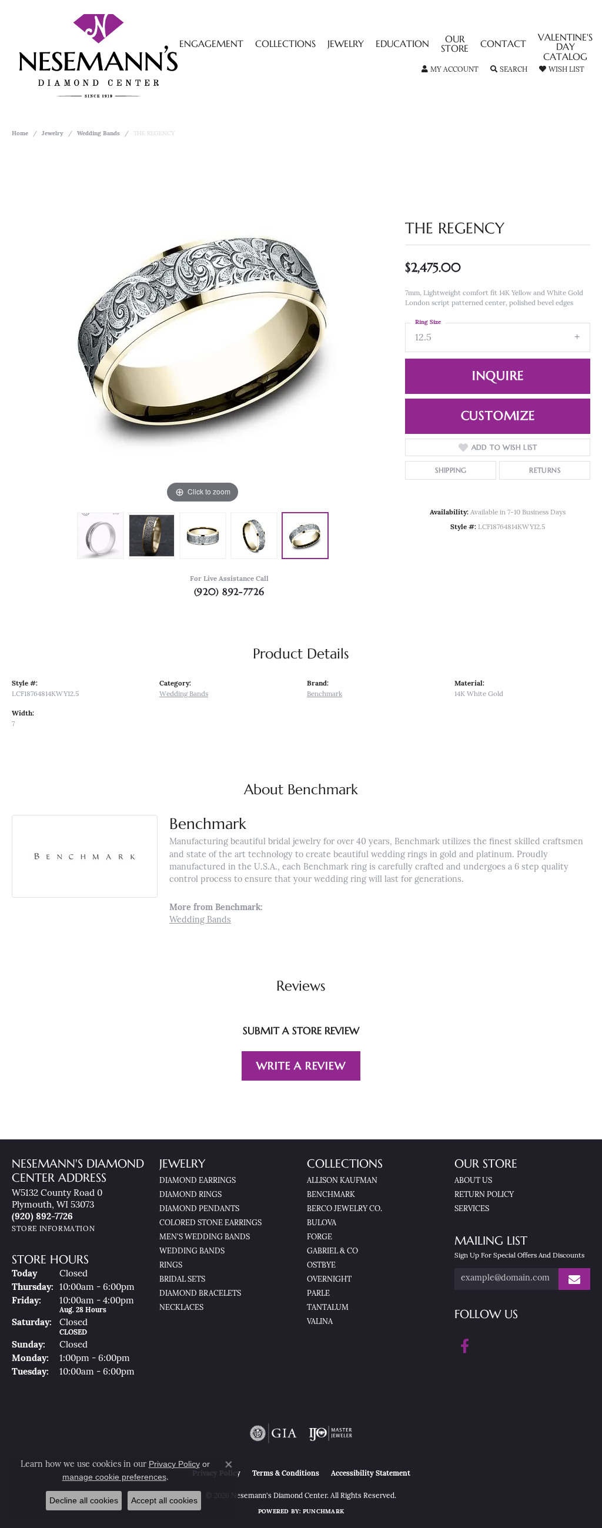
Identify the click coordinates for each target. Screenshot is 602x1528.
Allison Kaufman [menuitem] (342, 1181)
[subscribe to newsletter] (574, 1279)
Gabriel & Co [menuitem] (332, 1251)
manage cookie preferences (114, 1477)
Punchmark (323, 1512)
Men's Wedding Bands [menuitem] (204, 1237)
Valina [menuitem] (320, 1322)
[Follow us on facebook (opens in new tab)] (464, 1346)
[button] (450, 70)
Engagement (211, 44)
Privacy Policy (174, 1464)
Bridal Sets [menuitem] (182, 1279)
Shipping (450, 470)
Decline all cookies (83, 1500)
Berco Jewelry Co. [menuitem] (344, 1209)
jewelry (52, 134)
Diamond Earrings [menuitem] (197, 1181)
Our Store (455, 45)
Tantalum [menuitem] (328, 1308)
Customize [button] (498, 415)
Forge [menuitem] (319, 1237)
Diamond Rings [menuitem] (190, 1195)
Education (402, 44)
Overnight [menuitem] (329, 1279)
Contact (503, 44)
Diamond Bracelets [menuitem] (200, 1294)
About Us (473, 1181)
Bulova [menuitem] (321, 1223)
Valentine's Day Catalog (565, 48)
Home (20, 134)
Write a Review (300, 1065)
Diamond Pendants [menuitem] (199, 1209)
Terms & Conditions (285, 1473)
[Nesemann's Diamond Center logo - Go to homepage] (135, 56)
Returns (544, 470)
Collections (285, 44)
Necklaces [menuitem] (181, 1308)
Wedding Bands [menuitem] (192, 1251)
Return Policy (484, 1195)
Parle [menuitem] (318, 1294)
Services (471, 1209)
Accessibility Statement (370, 1473)
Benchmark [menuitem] (331, 1195)
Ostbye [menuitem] (321, 1265)
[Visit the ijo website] (331, 1433)
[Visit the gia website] (273, 1433)
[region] (202, 329)
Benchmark (324, 694)
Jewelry (345, 44)
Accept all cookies (164, 1500)
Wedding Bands (98, 134)
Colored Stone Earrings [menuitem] (210, 1223)
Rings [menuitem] (170, 1265)
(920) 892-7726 (229, 591)
